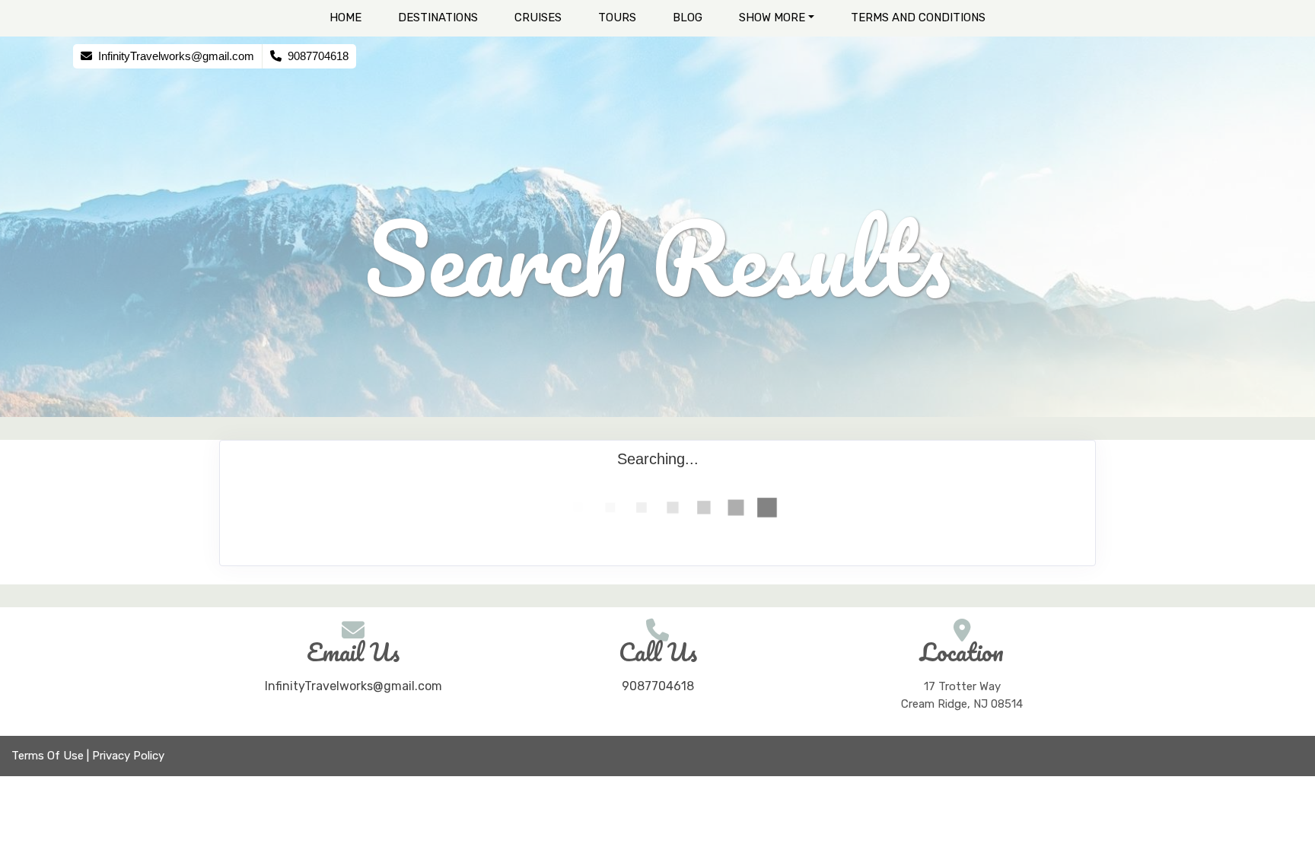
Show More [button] (772, 17)
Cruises (538, 17)
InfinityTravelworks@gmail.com (353, 686)
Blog (687, 17)
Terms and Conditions (918, 17)
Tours (617, 17)
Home (345, 17)
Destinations (438, 17)
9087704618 (658, 686)
